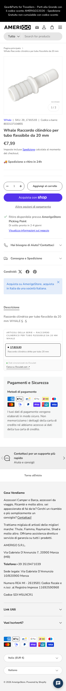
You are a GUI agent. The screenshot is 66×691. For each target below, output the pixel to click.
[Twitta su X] (20, 271)
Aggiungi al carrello (45, 186)
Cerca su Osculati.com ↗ (18, 366)
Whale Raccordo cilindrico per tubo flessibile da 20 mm (31, 51)
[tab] (11, 307)
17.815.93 (15, 347)
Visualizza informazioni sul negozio (29, 230)
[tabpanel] (33, 318)
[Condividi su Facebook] (27, 271)
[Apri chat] (58, 683)
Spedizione (29, 149)
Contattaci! (24, 518)
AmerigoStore (18, 682)
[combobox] (33, 36)
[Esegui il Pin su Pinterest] (34, 271)
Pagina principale (12, 48)
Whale (7, 120)
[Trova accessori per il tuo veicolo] (37, 27)
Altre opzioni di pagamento (33, 207)
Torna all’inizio (33, 475)
